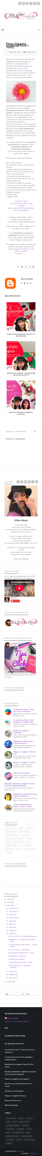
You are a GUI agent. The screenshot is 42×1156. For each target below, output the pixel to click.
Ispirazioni (20, 838)
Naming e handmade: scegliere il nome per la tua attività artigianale (19, 784)
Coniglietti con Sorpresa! (17, 956)
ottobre (11, 914)
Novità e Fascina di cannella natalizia (21, 413)
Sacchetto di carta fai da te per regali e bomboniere (25, 795)
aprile (11, 933)
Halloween (25, 835)
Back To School (11, 828)
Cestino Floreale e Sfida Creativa (21, 962)
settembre (13, 918)
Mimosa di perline (11, 1105)
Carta (8, 831)
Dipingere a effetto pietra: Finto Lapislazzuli (23, 742)
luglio (11, 924)
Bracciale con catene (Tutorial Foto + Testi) (19, 1085)
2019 (9, 899)
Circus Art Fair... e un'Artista (19, 950)
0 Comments (30, 52)
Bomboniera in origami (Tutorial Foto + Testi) (19, 1065)
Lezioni (29, 838)
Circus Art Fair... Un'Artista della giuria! (23, 936)
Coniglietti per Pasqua (17, 959)
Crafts (14, 831)
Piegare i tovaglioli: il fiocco (24, 762)
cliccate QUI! (22, 68)
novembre (13, 911)
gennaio (12, 978)
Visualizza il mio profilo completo (17, 1021)
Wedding (9, 852)
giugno (11, 927)
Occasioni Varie (18, 842)
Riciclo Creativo (26, 845)
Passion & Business (12, 845)
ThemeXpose (32, 1153)
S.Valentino (9, 849)
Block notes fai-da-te (21, 773)
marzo (11, 971)
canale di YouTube (20, 251)
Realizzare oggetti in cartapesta (21, 731)
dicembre (12, 908)
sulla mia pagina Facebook (17, 249)
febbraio (12, 974)
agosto (11, 921)
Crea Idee (20, 1151)
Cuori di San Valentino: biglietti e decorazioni (21, 335)
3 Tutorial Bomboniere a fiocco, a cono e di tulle (22, 805)
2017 (9, 905)
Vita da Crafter (30, 849)
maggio (12, 930)
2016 (9, 982)
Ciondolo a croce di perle (14, 1091)
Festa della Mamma (12, 835)
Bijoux (21, 828)
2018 (9, 902)
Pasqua (28, 842)
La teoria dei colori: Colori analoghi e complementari (23, 721)
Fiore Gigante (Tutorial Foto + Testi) (21, 953)
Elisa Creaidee (12, 1018)
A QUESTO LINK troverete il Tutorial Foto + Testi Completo (21, 203)
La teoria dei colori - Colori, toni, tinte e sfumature (24, 710)
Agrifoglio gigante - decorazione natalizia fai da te (21, 374)
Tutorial (19, 849)
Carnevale (29, 828)
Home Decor (10, 838)
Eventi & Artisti (24, 831)
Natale (8, 842)
